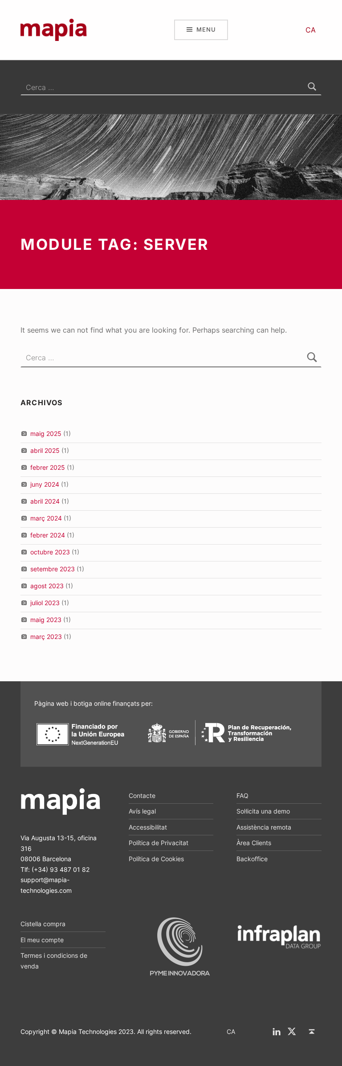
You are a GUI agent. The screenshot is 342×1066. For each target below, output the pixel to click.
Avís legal (142, 811)
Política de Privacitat (158, 842)
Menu (206, 29)
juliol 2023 (45, 602)
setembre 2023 (52, 569)
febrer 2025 (47, 467)
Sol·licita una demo (263, 811)
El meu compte (42, 940)
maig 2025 (45, 433)
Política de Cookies (156, 859)
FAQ (242, 795)
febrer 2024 (47, 535)
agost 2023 (47, 586)
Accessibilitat (148, 827)
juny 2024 (44, 484)
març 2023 (46, 636)
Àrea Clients (253, 842)
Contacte (142, 795)
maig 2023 (45, 619)
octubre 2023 (50, 552)
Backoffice (252, 859)
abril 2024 (45, 501)
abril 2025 (45, 450)
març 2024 (46, 518)
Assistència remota (263, 827)
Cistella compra (42, 924)
